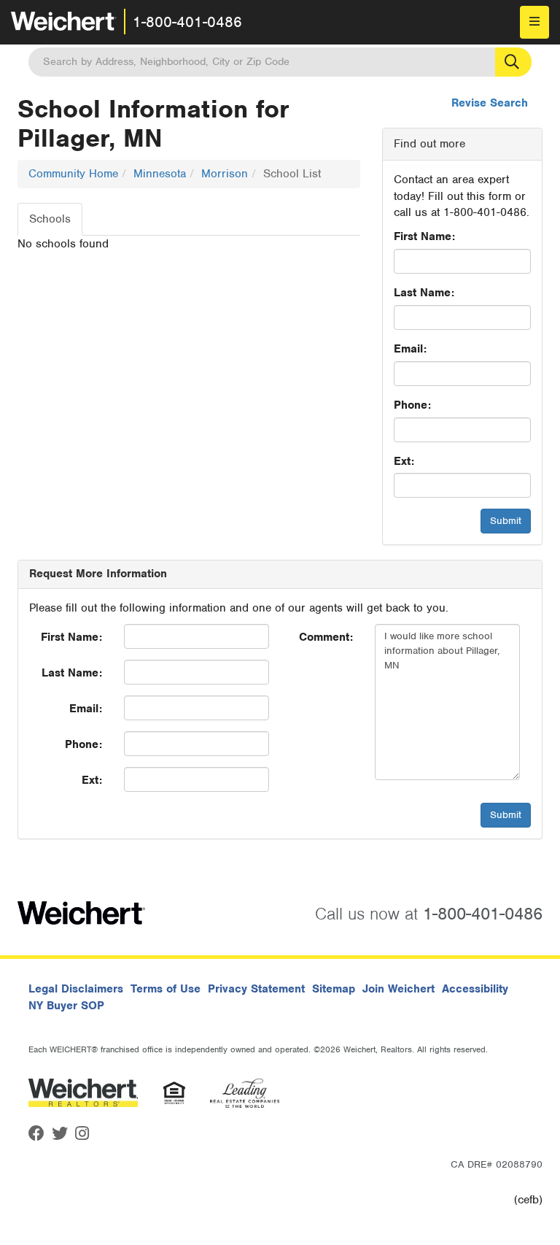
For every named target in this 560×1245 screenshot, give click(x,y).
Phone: (412, 405)
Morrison (224, 173)
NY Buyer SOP (66, 1005)
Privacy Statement (256, 989)
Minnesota (159, 173)
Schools (50, 219)
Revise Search (489, 103)
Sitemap (333, 989)
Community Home (73, 173)
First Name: (424, 236)
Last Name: (424, 292)
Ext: (404, 461)
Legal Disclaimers (75, 989)
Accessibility (475, 989)
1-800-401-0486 (187, 21)
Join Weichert (398, 989)
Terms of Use (166, 989)
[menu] (534, 22)
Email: (410, 349)
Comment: (326, 637)
